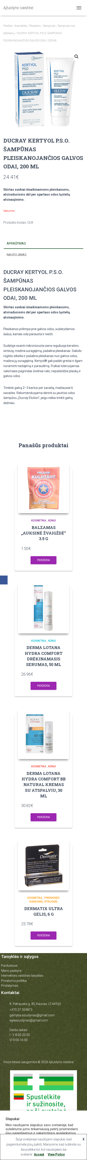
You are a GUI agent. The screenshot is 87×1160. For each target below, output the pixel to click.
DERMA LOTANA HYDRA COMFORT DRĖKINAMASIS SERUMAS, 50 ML (43, 656)
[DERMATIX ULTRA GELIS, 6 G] (43, 864)
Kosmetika (20, 25)
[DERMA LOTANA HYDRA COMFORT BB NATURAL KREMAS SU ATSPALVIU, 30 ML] (43, 733)
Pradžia (7, 25)
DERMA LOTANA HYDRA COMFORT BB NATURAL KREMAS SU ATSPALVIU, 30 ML (44, 785)
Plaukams (35, 25)
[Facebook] (4, 580)
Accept (39, 1154)
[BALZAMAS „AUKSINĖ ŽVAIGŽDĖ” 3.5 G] (43, 487)
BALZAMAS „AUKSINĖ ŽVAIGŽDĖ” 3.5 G (43, 533)
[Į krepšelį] (63, 548)
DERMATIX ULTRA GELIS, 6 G (43, 911)
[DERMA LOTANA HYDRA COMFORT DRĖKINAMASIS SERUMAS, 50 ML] (43, 607)
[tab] (43, 244)
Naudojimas (17, 255)
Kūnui (52, 520)
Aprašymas (16, 243)
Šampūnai (49, 25)
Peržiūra (43, 560)
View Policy (56, 1154)
